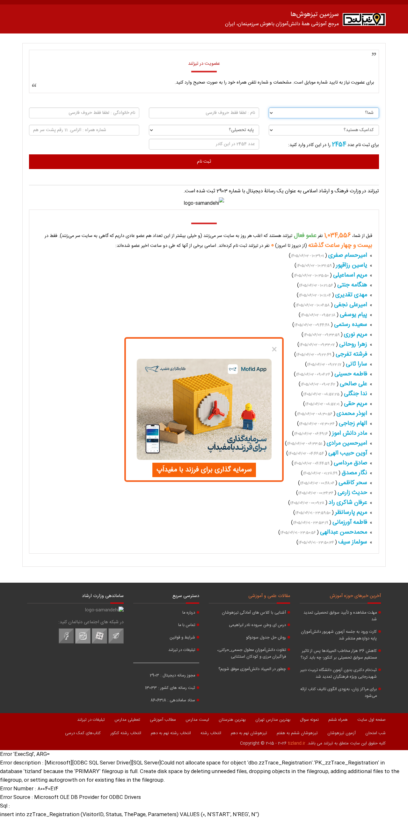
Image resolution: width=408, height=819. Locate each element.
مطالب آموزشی (163, 719)
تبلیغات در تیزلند (181, 650)
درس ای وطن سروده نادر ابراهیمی (257, 625)
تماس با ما (186, 625)
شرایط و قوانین (182, 637)
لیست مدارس (197, 719)
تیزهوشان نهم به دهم (249, 733)
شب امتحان (375, 733)
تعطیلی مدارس (127, 719)
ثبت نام (204, 162)
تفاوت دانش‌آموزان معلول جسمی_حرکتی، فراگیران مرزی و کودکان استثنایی (251, 653)
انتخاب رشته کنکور (125, 733)
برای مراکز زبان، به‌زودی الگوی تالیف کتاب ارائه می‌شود (338, 692)
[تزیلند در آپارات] (99, 642)
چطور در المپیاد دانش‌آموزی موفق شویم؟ (252, 669)
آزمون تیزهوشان (341, 733)
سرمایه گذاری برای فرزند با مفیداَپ (204, 470)
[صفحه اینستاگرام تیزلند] (83, 642)
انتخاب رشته (210, 733)
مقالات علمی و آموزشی (269, 596)
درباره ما (188, 612)
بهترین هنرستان (232, 719)
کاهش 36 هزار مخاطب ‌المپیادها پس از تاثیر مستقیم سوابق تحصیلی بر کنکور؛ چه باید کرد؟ (339, 654)
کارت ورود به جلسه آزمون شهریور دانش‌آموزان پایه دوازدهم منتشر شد (339, 635)
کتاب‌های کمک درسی (83, 733)
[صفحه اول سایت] (364, 21)
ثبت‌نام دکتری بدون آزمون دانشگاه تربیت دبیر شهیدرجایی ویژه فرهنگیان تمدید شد (338, 673)
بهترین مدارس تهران (272, 719)
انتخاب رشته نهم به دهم (171, 733)
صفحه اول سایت (371, 719)
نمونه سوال (309, 719)
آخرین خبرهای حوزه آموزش (355, 596)
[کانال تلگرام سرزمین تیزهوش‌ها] (116, 642)
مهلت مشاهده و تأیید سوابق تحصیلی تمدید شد (340, 616)
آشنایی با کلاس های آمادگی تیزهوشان (254, 612)
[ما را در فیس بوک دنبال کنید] (66, 642)
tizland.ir (296, 743)
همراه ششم (338, 719)
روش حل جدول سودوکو (266, 637)
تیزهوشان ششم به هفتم (297, 733)
